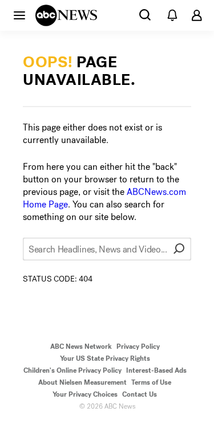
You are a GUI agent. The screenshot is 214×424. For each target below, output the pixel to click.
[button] (19, 15)
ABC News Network (81, 346)
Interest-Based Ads (156, 370)
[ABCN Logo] (66, 15)
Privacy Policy (138, 346)
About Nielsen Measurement (82, 382)
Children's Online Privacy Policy (72, 370)
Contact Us (139, 394)
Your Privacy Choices (85, 394)
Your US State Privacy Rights (105, 358)
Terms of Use (151, 382)
